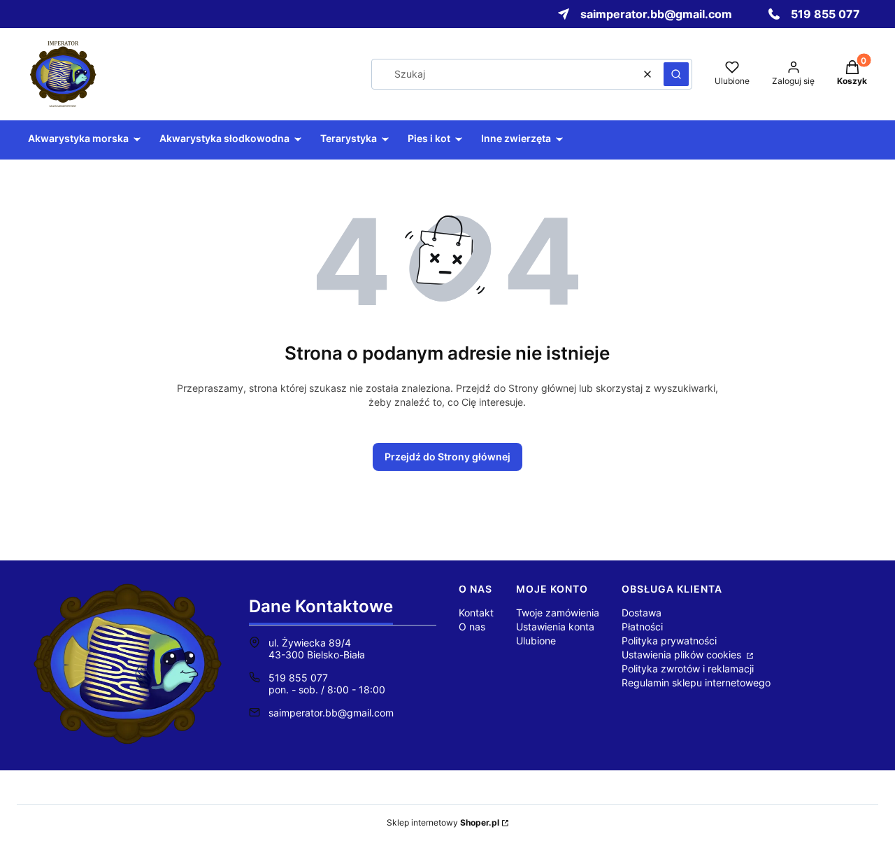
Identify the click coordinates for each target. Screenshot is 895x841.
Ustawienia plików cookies (683, 654)
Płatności (642, 626)
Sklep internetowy (443, 822)
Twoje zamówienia (557, 613)
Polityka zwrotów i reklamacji (688, 668)
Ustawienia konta (555, 626)
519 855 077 (298, 678)
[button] (676, 74)
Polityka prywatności (669, 640)
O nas (472, 626)
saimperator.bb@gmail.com (331, 713)
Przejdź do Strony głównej (447, 456)
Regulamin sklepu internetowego (696, 682)
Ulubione (536, 640)
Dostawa (641, 613)
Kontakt (476, 613)
